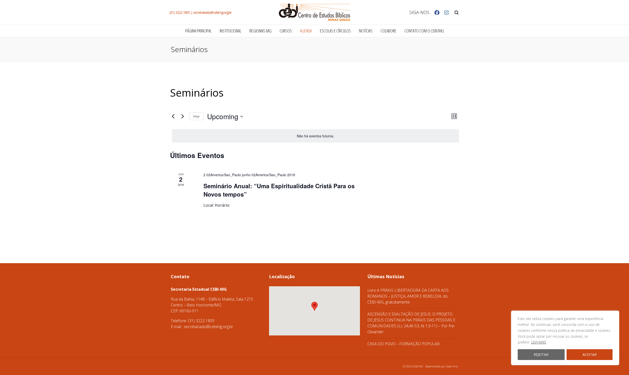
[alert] (315, 136)
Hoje (196, 116)
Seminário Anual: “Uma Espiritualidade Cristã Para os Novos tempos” (279, 190)
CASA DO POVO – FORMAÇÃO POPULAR (403, 343)
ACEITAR (590, 354)
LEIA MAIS (538, 342)
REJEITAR (541, 354)
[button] (314, 306)
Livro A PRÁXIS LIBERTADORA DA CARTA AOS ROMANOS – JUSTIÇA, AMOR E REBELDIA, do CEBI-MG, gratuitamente (408, 296)
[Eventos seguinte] (183, 116)
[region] (565, 338)
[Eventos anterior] (173, 116)
